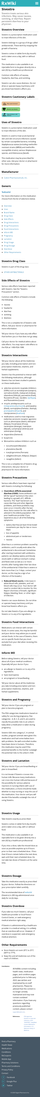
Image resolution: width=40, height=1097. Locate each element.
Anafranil (20, 413)
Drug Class (8, 216)
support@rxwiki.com (19, 1012)
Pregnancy (8, 235)
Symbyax (31, 398)
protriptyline (9, 411)
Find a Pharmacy (9, 1041)
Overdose (8, 249)
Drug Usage (9, 242)
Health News (7, 1045)
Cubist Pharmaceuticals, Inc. (15, 178)
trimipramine (9, 406)
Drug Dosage (9, 245)
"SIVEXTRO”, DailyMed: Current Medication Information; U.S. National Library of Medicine (30, 1026)
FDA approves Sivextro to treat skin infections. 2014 (30, 1018)
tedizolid (28, 892)
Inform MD (8, 232)
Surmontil (20, 406)
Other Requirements (12, 252)
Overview (8, 206)
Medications (7, 1048)
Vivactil (18, 411)
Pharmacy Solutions (10, 1062)
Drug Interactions (11, 222)
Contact (5, 1073)
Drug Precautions (11, 226)
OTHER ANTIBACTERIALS (14, 272)
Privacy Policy (7, 1069)
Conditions (6, 1052)
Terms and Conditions (11, 1066)
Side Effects (9, 219)
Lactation (8, 239)
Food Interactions (11, 229)
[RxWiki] (9, 3)
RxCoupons (6, 1055)
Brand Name (9, 212)
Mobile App (6, 1059)
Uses (6, 209)
